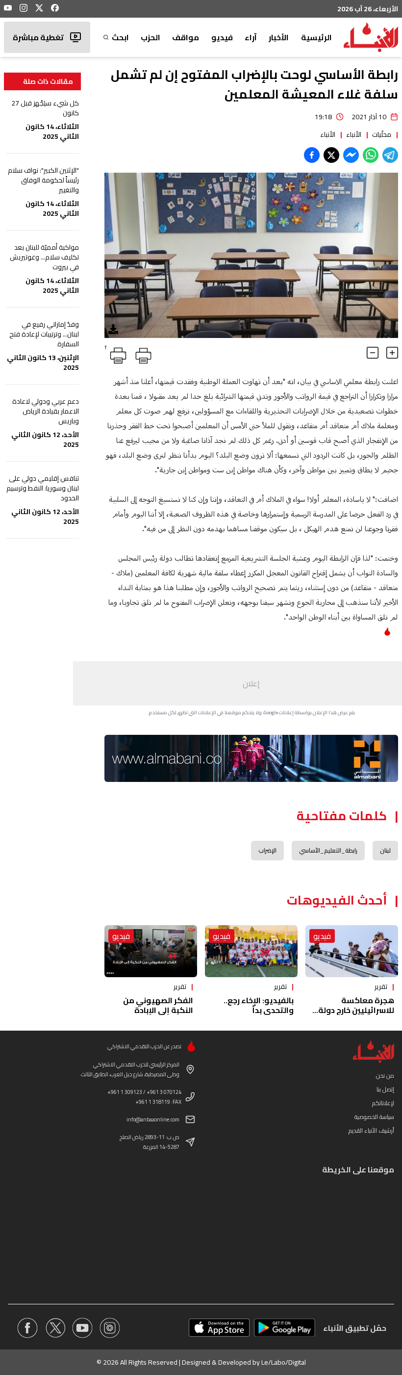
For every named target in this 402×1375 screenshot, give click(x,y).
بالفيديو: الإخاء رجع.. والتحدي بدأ (259, 1005)
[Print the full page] (141, 353)
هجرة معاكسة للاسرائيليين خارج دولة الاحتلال (356, 1010)
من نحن (385, 1075)
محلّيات (381, 134)
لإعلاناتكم (383, 1103)
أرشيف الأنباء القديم (371, 1130)
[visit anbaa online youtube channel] (82, 1328)
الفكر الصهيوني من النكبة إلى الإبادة (158, 1005)
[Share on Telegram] (390, 155)
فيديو (222, 37)
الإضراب (267, 850)
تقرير (381, 986)
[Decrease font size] (372, 353)
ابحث (120, 37)
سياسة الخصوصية (374, 1116)
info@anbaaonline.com (152, 1119)
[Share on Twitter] (331, 155)
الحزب (150, 37)
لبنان (385, 850)
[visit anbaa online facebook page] (27, 1328)
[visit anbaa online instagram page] (110, 1328)
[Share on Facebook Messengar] (351, 155)
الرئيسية (316, 37)
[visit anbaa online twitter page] (55, 1328)
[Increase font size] (392, 353)
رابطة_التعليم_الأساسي (328, 850)
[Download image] (113, 329)
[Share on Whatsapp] (370, 155)
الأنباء (353, 134)
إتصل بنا (385, 1089)
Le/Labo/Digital (283, 1362)
